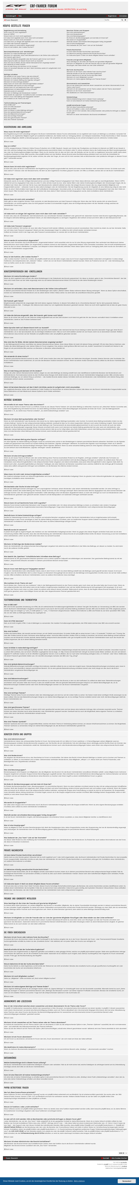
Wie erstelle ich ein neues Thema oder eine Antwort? (21, 76)
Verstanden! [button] (126, 1181)
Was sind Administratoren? (76, 32)
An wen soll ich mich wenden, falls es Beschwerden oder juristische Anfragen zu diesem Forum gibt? (96, 112)
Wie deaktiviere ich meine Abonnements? (80, 93)
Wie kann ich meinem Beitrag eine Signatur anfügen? (22, 80)
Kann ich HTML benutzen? (12, 107)
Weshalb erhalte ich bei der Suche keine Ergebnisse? (84, 73)
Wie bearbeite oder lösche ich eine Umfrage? (19, 85)
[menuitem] (19, 16)
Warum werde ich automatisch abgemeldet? (19, 45)
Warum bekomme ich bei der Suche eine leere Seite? (84, 75)
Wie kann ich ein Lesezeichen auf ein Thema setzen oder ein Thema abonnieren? (94, 89)
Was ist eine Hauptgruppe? (76, 43)
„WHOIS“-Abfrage (47, 1123)
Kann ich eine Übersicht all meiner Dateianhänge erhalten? (86, 101)
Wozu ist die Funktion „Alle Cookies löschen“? (19, 47)
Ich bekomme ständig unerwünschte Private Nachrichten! (86, 53)
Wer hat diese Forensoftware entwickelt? (80, 107)
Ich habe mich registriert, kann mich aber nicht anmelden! (24, 38)
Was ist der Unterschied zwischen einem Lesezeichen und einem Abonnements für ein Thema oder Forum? (95, 86)
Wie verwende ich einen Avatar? (14, 64)
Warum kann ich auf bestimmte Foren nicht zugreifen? (22, 87)
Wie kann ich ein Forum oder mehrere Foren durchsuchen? (86, 72)
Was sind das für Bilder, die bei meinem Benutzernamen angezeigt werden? (29, 63)
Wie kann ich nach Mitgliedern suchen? (80, 77)
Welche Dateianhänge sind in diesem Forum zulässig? (85, 99)
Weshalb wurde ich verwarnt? (14, 91)
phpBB (106, 1164)
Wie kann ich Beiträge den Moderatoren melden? (20, 93)
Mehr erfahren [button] (79, 1181)
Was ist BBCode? (10, 105)
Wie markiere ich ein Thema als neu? (16, 98)
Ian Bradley (124, 1162)
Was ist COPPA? (9, 34)
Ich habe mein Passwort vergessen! (16, 43)
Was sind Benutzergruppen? (76, 36)
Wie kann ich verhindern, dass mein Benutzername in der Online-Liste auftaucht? (31, 55)
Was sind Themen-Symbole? (14, 119)
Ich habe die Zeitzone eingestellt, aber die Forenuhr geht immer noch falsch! (29, 59)
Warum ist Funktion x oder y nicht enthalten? (82, 109)
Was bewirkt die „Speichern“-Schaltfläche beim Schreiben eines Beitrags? (28, 95)
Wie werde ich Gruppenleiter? (76, 40)
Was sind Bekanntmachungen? (15, 114)
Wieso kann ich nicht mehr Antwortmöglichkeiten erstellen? (24, 84)
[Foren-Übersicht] (15, 7)
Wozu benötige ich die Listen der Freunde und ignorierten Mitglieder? (89, 62)
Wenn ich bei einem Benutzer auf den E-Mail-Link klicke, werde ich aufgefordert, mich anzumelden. (32, 69)
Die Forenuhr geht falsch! (12, 57)
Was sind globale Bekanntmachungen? (17, 112)
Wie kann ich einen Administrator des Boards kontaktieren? (86, 114)
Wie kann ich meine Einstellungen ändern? (18, 53)
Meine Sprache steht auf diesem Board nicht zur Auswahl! (23, 61)
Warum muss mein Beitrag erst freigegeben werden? (22, 97)
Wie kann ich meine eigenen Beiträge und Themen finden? (86, 79)
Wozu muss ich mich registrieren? (15, 32)
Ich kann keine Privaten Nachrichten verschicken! (83, 52)
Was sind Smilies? (10, 108)
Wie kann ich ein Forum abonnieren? (79, 91)
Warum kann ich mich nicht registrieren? (17, 36)
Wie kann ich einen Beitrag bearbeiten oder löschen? (21, 78)
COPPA (122, 181)
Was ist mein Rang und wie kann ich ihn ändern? (21, 66)
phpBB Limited (44, 334)
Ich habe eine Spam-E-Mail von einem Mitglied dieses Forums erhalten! (91, 55)
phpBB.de (59, 334)
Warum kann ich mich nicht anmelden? (17, 40)
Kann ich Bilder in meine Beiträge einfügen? (18, 110)
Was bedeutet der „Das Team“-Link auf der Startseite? (85, 45)
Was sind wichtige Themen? (13, 116)
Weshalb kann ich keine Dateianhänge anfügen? (20, 89)
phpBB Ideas (105, 1109)
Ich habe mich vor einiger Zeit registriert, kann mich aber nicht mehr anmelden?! (31, 42)
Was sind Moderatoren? (75, 34)
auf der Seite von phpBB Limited (99, 1097)
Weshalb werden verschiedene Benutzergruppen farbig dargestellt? (89, 42)
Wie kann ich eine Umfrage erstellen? (16, 82)
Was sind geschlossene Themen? (15, 118)
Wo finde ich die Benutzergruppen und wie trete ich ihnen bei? (87, 38)
